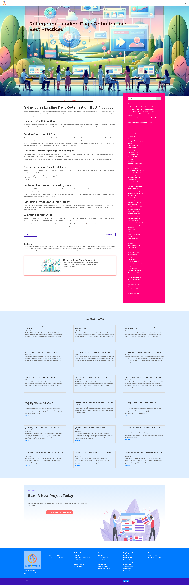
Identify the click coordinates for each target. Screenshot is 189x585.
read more (27, 340)
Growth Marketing (132, 211)
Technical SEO (131, 282)
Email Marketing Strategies (134, 186)
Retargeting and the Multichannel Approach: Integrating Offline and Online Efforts (41, 403)
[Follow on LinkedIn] (127, 581)
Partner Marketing (132, 252)
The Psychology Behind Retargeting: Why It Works (142, 427)
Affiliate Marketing (132, 145)
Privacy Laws (131, 259)
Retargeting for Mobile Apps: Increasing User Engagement (90, 428)
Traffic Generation (77, 566)
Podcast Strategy (132, 254)
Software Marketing (128, 566)
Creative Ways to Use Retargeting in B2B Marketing (143, 377)
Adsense (130, 143)
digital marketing (69, 113)
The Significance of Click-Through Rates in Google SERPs (141, 109)
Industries (165, 3)
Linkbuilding (130, 227)
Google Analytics (132, 204)
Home (143, 3)
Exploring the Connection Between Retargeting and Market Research (143, 327)
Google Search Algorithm (134, 207)
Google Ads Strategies (133, 202)
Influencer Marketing (133, 216)
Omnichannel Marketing (133, 245)
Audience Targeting (132, 152)
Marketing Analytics (132, 232)
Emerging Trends (132, 188)
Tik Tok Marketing (132, 284)
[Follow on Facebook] (124, 581)
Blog (160, 557)
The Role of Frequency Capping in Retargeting (91, 377)
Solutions (157, 3)
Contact (52, 557)
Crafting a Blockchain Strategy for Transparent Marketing (141, 111)
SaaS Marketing (131, 268)
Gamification (131, 195)
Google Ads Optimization (134, 200)
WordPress (130, 291)
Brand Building (131, 161)
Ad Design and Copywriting (134, 141)
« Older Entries (27, 471)
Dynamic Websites (102, 562)
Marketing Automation (133, 234)
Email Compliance (132, 181)
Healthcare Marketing (133, 213)
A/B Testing (130, 136)
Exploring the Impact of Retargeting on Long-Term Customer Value (93, 453)
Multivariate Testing (132, 241)
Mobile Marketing (132, 238)
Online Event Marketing (133, 250)
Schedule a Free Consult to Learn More (59, 512)
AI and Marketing (132, 147)
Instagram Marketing (133, 218)
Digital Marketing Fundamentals (135, 175)
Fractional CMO (86, 557)
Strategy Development (133, 279)
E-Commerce (131, 179)
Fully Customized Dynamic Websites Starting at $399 (140, 107)
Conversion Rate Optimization (135, 172)
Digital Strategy (77, 557)
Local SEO (130, 229)
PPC (129, 257)
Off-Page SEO (131, 243)
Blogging (130, 159)
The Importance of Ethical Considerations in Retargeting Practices (90, 327)
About (60, 555)
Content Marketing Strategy (134, 170)
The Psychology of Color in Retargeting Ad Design (42, 352)
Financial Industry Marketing (134, 193)
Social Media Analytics (133, 275)
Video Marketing (132, 288)
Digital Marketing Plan (133, 177)
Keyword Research (132, 220)
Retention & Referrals (78, 564)
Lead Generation (77, 562)
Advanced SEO (101, 555)
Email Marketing (102, 564)
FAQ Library (152, 557)
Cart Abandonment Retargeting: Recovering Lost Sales (94, 402)
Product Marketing (132, 261)
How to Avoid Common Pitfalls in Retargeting (41, 377)
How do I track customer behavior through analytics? (140, 122)
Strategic (148, 3)
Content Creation (132, 168)
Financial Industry (127, 557)
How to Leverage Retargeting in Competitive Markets (93, 352)
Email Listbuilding (132, 184)
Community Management (134, 163)
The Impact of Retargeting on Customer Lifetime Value (144, 352)
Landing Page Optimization (134, 222)
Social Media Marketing (133, 277)
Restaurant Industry (128, 562)
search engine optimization (84, 224)
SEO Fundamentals (132, 272)
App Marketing (131, 150)
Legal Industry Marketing (134, 225)
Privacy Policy (59, 557)
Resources (174, 3)
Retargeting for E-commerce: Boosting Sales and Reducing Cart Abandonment (42, 428)
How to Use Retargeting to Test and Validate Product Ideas (143, 453)
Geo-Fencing (131, 197)
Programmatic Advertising (134, 263)
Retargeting (73, 100)
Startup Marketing (127, 568)
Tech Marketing (127, 570)
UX (128, 286)
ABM (129, 138)
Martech (130, 236)
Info (181, 3)
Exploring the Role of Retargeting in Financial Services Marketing (44, 453)
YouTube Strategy (132, 293)
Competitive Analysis (133, 166)
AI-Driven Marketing (103, 557)
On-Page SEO (131, 247)
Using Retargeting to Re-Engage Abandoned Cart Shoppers (142, 403)
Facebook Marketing (133, 191)
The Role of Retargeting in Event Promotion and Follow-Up (142, 117)
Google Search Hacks (133, 209)
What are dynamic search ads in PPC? (137, 120)
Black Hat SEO (131, 157)
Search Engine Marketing (134, 270)
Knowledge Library (152, 555)
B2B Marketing (131, 154)
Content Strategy (77, 555)
